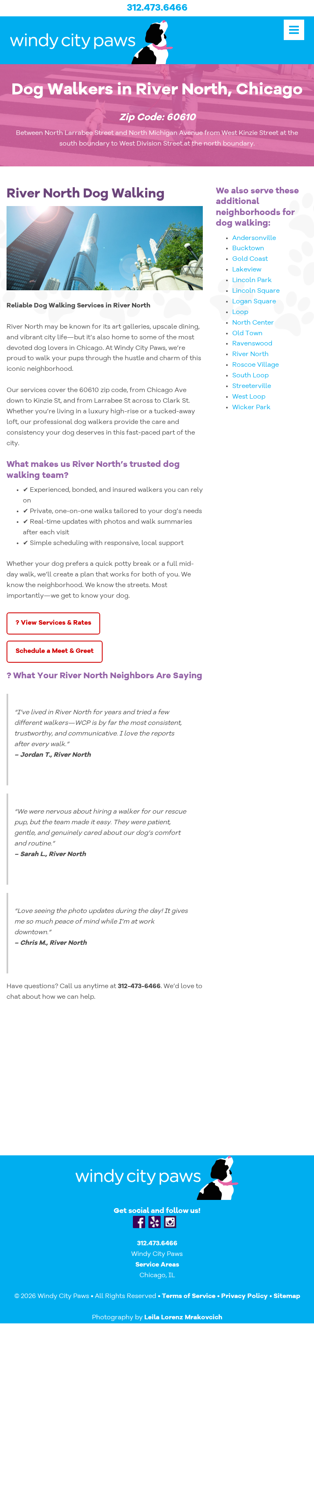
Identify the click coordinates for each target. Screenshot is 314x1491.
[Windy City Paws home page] (106, 42)
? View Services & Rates (53, 623)
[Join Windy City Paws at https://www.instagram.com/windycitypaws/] (170, 1222)
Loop (240, 312)
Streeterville (251, 386)
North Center (253, 323)
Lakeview (246, 270)
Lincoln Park (252, 280)
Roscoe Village (255, 365)
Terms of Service (188, 1296)
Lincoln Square (256, 291)
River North (250, 354)
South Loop (250, 375)
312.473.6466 (157, 8)
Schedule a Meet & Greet (55, 651)
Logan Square (254, 301)
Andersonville (254, 238)
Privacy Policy (244, 1296)
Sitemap (287, 1296)
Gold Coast (250, 259)
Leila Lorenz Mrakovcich (183, 1317)
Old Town (247, 333)
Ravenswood (252, 344)
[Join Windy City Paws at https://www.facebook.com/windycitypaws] (139, 1222)
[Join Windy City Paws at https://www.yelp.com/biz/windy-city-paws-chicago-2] (154, 1222)
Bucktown (248, 248)
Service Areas (157, 1265)
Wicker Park (251, 407)
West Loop (248, 397)
